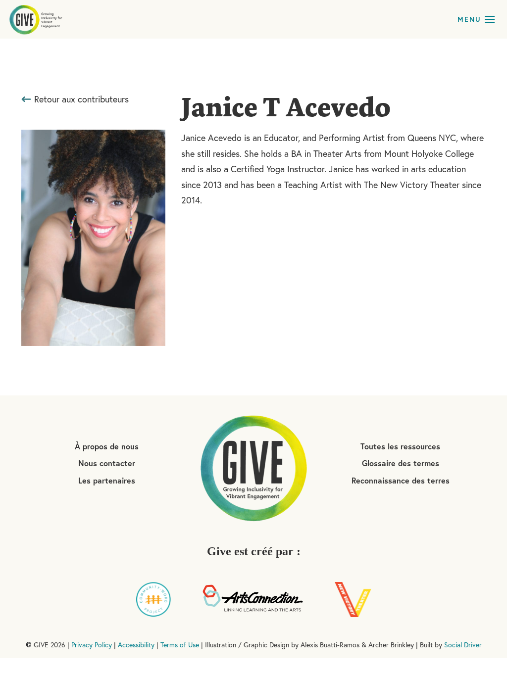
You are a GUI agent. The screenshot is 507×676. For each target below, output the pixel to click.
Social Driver (463, 644)
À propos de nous (107, 446)
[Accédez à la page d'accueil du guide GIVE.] (35, 19)
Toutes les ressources (400, 446)
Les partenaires (106, 480)
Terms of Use (179, 644)
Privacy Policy (91, 644)
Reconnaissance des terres (401, 480)
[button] (490, 19)
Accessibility (136, 644)
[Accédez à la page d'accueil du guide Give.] (253, 467)
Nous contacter (106, 463)
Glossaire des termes (400, 463)
